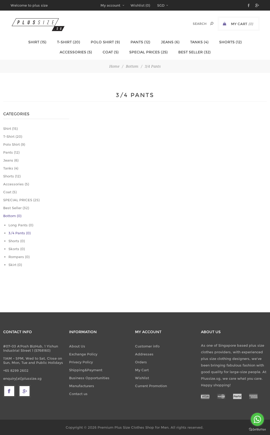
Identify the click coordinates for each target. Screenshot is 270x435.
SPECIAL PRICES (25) (148, 52)
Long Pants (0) (20, 225)
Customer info (147, 346)
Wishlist (142, 378)
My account (110, 5)
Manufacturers (81, 386)
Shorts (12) (230, 42)
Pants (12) (140, 42)
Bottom (132, 66)
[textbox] (193, 23)
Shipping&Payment (85, 370)
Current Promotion (151, 386)
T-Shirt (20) (68, 42)
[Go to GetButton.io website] (257, 429)
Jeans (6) (170, 42)
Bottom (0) (12, 216)
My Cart (142, 370)
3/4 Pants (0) (19, 233)
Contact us (78, 394)
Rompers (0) (19, 257)
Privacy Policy (81, 362)
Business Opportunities (89, 378)
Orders (141, 362)
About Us (77, 346)
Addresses (144, 354)
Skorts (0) (16, 249)
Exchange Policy (83, 354)
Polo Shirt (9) (105, 42)
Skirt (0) (15, 265)
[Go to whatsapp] (257, 419)
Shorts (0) (16, 241)
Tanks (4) (199, 42)
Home (114, 66)
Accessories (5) (76, 52)
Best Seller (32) (194, 52)
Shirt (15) (37, 42)
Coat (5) (111, 52)
